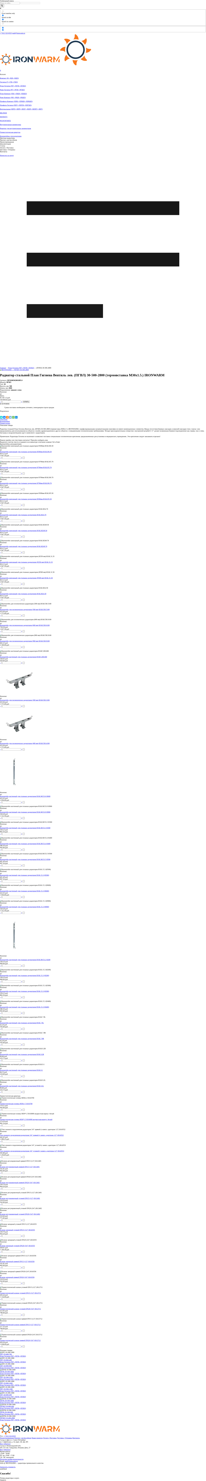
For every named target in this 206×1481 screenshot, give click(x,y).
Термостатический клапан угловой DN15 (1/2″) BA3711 (20, 1293)
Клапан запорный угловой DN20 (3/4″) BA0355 (17, 1246)
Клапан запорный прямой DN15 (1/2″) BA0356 (17, 1261)
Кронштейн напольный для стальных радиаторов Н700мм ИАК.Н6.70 (26, 483)
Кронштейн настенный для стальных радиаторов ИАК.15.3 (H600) (24, 891)
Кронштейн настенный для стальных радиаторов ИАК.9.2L (22, 1086)
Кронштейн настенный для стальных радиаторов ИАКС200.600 (23, 657)
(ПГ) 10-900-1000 (6, 1383)
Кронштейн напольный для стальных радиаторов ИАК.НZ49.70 (23, 546)
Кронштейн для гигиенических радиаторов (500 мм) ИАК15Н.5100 (25, 609)
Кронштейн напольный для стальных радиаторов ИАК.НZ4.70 (23, 515)
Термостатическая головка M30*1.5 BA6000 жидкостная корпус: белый (26, 1119)
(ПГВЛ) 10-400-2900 (7, 1418)
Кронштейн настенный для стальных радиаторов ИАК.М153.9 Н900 (25, 812)
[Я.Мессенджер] (1, 417)
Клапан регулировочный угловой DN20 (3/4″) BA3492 (20, 1214)
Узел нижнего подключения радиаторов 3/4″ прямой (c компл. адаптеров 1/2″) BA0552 (32, 1135)
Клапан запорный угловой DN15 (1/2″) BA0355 (17, 1230)
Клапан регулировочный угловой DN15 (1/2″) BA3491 (20, 1198)
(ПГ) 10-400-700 (6, 1354)
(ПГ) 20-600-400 (6, 1395)
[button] (103, 74)
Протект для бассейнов (22, 1438)
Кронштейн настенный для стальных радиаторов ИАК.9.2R (22, 1054)
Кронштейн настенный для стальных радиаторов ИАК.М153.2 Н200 (25, 960)
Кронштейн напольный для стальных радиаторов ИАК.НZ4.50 (23, 594)
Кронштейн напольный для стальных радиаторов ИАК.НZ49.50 (23, 531)
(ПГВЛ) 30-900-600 (7, 1406)
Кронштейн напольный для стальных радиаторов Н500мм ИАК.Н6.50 (26, 452)
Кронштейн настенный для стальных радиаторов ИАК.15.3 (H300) (24, 991)
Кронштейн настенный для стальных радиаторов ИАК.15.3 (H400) (24, 1007)
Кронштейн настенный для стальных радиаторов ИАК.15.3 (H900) (24, 907)
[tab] (103, 420)
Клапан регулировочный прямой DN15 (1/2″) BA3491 (20, 1167)
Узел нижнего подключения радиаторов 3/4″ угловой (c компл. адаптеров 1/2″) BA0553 (32, 1151)
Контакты (76, 1438)
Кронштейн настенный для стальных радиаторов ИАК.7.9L (22, 1023)
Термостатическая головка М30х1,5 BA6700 (16, 1104)
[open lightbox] (14, 370)
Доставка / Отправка (64, 1438)
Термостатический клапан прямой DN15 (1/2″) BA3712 (20, 1325)
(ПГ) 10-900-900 (6, 1366)
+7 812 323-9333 (6, 33)
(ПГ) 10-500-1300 (6, 1389)
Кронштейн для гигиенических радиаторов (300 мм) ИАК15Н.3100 (25, 700)
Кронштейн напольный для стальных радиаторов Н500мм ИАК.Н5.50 (26, 499)
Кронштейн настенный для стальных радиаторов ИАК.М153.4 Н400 (25, 844)
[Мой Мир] (16, 417)
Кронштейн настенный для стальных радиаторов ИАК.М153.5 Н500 (25, 859)
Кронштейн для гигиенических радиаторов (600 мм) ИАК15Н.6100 (25, 625)
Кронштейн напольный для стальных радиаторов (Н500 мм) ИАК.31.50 (26, 578)
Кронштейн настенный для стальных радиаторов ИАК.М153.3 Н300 (25, 828)
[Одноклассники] (7, 417)
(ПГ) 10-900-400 (6, 1360)
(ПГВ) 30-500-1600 (7, 1401)
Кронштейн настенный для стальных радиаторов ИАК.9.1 (21, 1070)
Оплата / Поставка (50, 1438)
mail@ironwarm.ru (18, 33)
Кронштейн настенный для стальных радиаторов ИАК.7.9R (22, 1039)
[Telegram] (10, 417)
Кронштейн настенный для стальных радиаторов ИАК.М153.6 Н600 (25, 796)
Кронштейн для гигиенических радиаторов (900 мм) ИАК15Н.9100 (25, 641)
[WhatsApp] (13, 417)
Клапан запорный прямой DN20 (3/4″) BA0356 (17, 1277)
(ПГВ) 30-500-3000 (7, 1372)
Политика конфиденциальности (11, 1459)
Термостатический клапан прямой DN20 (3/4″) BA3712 (20, 1340)
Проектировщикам (7, 1438)
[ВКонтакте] (4, 417)
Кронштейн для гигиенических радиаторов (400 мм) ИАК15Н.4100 (25, 743)
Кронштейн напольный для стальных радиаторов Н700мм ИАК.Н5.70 (26, 467)
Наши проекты (37, 1438)
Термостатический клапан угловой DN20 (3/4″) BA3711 (20, 1309)
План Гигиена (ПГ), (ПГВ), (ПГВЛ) (13, 1356)
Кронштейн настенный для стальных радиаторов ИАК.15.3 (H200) (24, 975)
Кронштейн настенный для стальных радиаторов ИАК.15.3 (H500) (24, 875)
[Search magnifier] (2, 6)
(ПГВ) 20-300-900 (6, 1412)
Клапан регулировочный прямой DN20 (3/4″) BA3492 (20, 1183)
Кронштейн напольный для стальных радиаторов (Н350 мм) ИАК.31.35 (26, 562)
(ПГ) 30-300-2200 (6, 1377)
